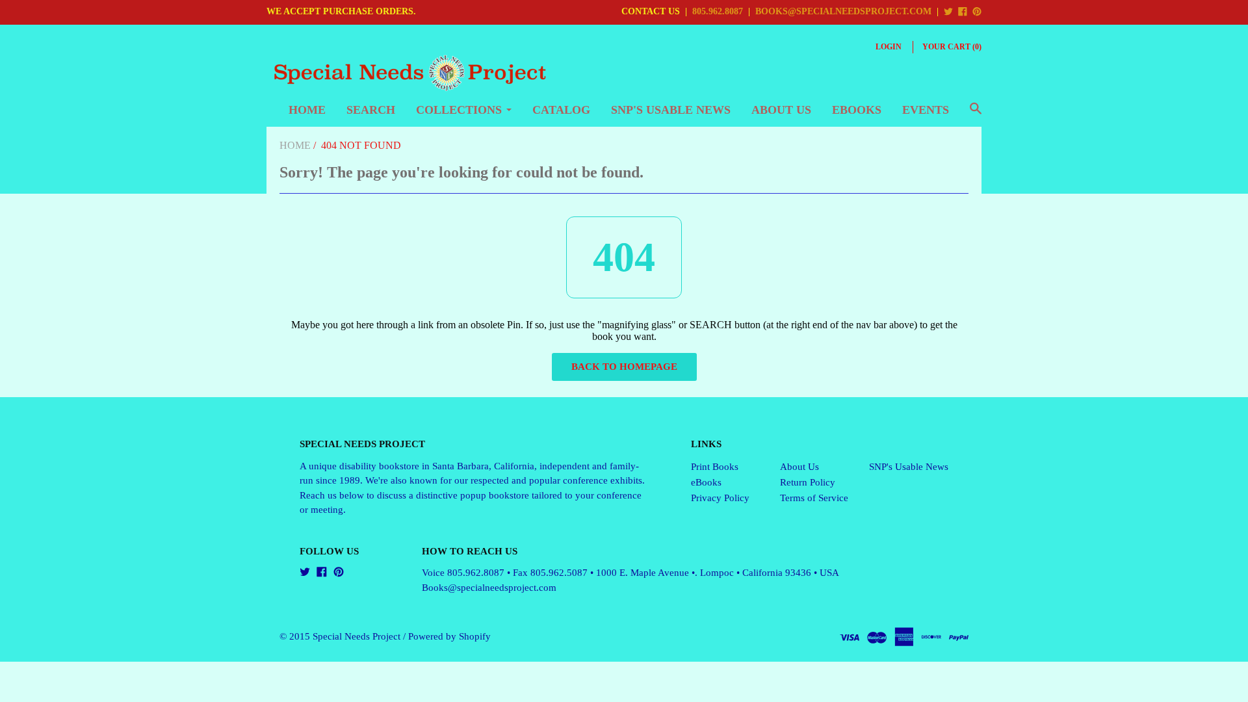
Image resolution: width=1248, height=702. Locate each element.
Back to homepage (624, 366)
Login (889, 46)
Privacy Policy (720, 498)
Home (307, 109)
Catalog (561, 109)
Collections (459, 109)
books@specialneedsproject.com (843, 11)
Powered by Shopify (449, 636)
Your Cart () (952, 46)
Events (925, 109)
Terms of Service (814, 498)
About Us (781, 109)
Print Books (714, 467)
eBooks (856, 109)
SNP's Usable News (671, 109)
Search (370, 109)
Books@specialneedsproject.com (489, 587)
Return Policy (807, 482)
